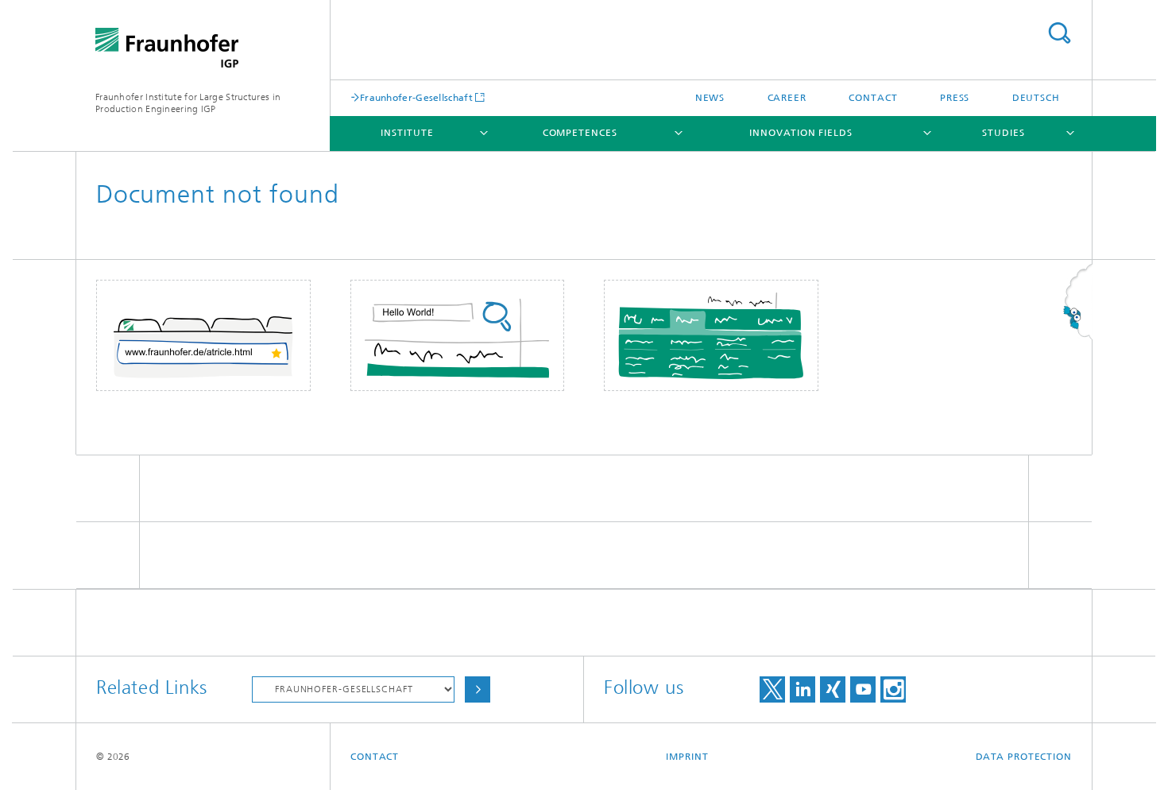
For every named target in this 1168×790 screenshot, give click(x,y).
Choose (477, 689)
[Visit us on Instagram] (893, 689)
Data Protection (1024, 756)
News (710, 97)
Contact (873, 97)
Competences (580, 132)
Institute (407, 132)
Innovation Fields (800, 132)
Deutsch (1036, 97)
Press (955, 97)
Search (1059, 33)
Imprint (687, 756)
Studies (1003, 132)
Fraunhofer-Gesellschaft (416, 97)
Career (787, 97)
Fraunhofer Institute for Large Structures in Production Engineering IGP (187, 102)
